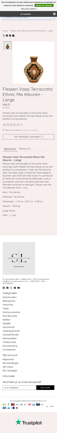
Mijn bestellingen (11, 363)
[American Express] (4, 408)
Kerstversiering (10, 346)
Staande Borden (11, 334)
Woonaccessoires (11, 312)
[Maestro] (38, 404)
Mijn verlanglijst (10, 370)
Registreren (8, 359)
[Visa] (17, 404)
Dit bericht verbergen (44, 5)
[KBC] (8, 408)
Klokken (6, 319)
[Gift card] (17, 408)
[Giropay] (12, 408)
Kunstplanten (9, 349)
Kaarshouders (10, 297)
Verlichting (8, 304)
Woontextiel (8, 327)
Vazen (6, 308)
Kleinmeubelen (10, 338)
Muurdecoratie (10, 316)
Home (5, 31)
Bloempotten (9, 301)
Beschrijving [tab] (10, 148)
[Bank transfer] (21, 404)
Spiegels (7, 323)
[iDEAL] (4, 404)
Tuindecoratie (9, 342)
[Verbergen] (54, 14)
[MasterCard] (13, 404)
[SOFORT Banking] (29, 404)
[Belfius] (42, 404)
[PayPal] (8, 404)
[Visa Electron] (34, 404)
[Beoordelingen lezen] (11, 124)
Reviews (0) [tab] (24, 148)
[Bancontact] (25, 404)
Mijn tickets (8, 366)
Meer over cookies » (29, 9)
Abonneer (45, 387)
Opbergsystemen (11, 331)
